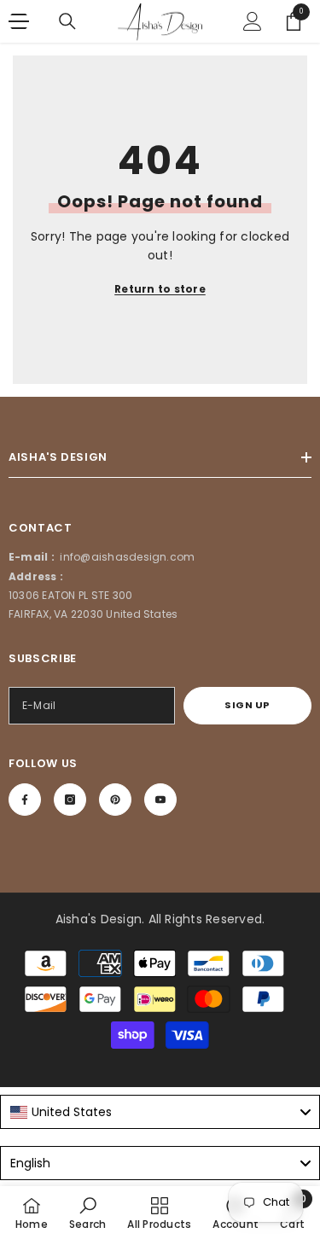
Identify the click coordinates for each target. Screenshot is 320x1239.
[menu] (19, 21)
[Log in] (252, 21)
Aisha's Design (98, 919)
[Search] (67, 21)
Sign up (247, 705)
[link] (87, 1213)
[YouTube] (160, 799)
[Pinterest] (115, 799)
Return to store (160, 289)
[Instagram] (70, 799)
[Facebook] (25, 799)
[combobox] (160, 1112)
